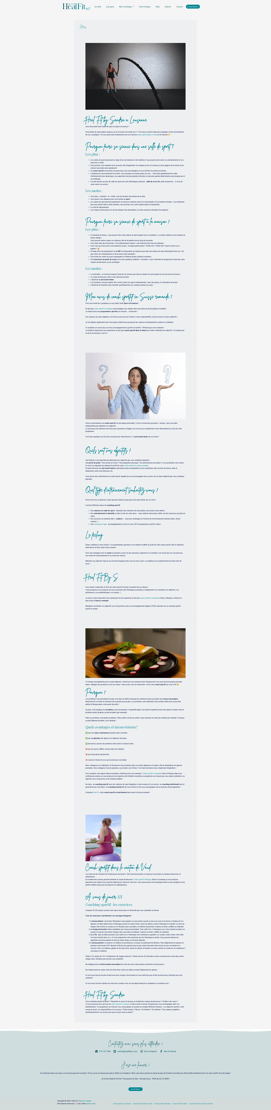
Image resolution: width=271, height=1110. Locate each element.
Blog (158, 6)
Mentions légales (85, 1101)
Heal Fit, (96, 792)
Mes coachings (125, 6)
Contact (179, 6)
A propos (110, 6)
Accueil (98, 6)
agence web (90, 1104)
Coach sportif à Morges (142, 879)
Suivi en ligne (145, 6)
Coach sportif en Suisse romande (201, 1104)
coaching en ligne (100, 524)
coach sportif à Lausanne (103, 309)
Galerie (168, 6)
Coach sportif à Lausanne (152, 773)
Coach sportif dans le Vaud (142, 1104)
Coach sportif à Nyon (179, 1104)
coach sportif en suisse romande (136, 466)
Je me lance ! (193, 6)
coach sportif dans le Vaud (147, 135)
